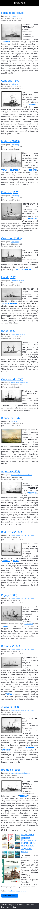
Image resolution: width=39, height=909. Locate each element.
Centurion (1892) (11, 238)
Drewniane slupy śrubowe (19, 334)
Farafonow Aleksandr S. (17, 891)
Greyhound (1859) (12, 379)
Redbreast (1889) (11, 532)
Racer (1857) (8, 330)
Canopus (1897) (10, 80)
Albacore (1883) (10, 706)
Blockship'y (14, 421)
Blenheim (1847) (11, 418)
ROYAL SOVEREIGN (9, 303)
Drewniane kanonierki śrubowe (21, 475)
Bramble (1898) (10, 769)
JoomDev (12, 907)
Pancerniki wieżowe (17, 281)
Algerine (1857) (10, 471)
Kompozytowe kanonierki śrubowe (22, 535)
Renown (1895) (10, 192)
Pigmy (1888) (9, 595)
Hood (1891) (8, 277)
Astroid (31, 904)
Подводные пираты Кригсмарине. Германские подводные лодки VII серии (29, 843)
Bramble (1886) (10, 646)
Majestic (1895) (10, 141)
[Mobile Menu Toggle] (2, 3)
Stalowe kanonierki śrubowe (20, 773)
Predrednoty (15, 16)
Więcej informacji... (9, 895)
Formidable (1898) (12, 13)
